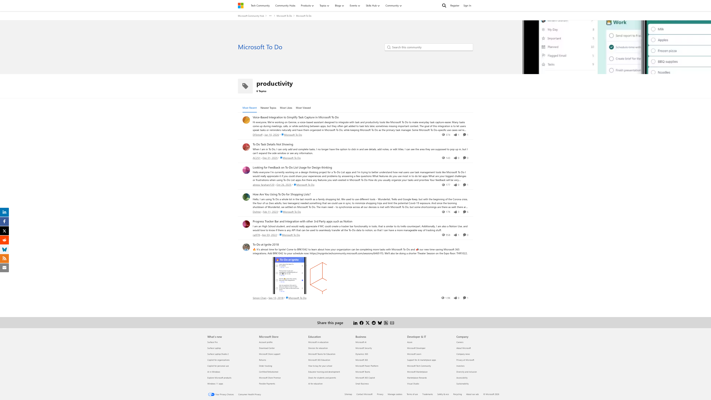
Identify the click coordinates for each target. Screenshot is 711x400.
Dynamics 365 (362, 354)
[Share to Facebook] (361, 322)
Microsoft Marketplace (417, 371)
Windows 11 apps (215, 383)
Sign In (467, 5)
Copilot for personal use (218, 365)
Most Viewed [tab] (303, 107)
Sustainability (462, 383)
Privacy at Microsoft (465, 360)
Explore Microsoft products (219, 377)
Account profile (266, 342)
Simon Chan (259, 298)
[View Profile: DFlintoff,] (246, 120)
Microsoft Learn (414, 354)
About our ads (472, 394)
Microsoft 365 (362, 360)
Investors (460, 365)
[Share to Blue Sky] (380, 322)
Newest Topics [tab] (268, 107)
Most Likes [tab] (286, 107)
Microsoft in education (318, 342)
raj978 (256, 235)
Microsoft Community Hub (251, 15)
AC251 (257, 158)
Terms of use (412, 394)
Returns (262, 360)
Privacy (380, 394)
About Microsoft (463, 348)
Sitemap (348, 394)
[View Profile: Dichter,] (246, 197)
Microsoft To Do (284, 15)
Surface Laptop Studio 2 (218, 354)
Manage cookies (395, 394)
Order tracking (265, 365)
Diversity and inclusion (466, 371)
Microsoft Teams (363, 371)
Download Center (267, 348)
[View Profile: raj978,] (246, 224)
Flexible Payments (267, 383)
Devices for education (318, 348)
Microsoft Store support (269, 354)
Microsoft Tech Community (419, 365)
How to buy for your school (320, 365)
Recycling (457, 394)
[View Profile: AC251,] (246, 147)
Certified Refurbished (268, 371)
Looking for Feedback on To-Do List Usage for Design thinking (292, 167)
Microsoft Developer (416, 348)
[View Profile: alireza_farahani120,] (246, 170)
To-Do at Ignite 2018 (266, 244)
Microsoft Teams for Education (321, 354)
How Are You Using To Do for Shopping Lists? (282, 194)
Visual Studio (413, 383)
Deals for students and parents (322, 377)
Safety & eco (443, 394)
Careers (459, 342)
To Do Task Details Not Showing (273, 144)
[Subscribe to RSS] (386, 322)
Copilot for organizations (218, 360)
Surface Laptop (214, 348)
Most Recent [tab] (250, 107)
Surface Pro (212, 342)
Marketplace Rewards (417, 377)
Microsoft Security (364, 348)
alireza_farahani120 (263, 184)
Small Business (362, 383)
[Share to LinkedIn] (355, 322)
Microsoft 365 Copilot (365, 377)
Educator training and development (324, 371)
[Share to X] (368, 322)
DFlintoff (257, 134)
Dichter (257, 212)
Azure (409, 342)
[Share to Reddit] (374, 322)
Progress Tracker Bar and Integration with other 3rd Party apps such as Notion (302, 221)
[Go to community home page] (240, 5)
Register (454, 5)
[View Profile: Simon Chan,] (246, 247)
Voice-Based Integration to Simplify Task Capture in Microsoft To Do (296, 117)
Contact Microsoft (364, 394)
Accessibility (462, 377)
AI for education (315, 383)
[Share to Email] (392, 322)
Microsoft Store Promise (270, 377)
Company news (463, 354)
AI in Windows (213, 371)
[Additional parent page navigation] (270, 15)
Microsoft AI (361, 342)
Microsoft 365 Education (319, 360)
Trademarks (427, 394)
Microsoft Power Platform (367, 365)
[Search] (444, 5)
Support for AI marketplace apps (421, 360)
